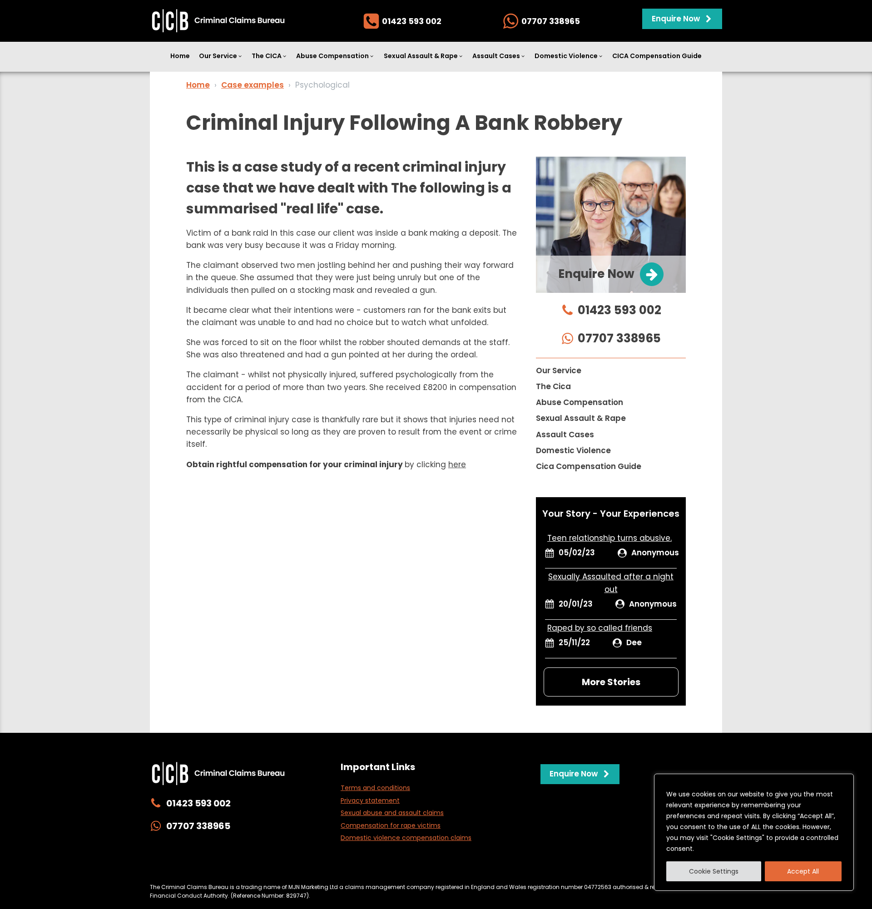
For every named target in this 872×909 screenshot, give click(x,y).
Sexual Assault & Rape (421, 55)
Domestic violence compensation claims (406, 837)
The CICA (267, 55)
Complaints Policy (468, 868)
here (457, 464)
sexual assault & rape (581, 418)
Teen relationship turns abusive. (609, 538)
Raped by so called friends (599, 627)
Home (180, 55)
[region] (754, 832)
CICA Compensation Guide (657, 55)
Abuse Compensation (332, 55)
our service (558, 370)
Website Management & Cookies (380, 868)
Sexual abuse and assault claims (392, 812)
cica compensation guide (588, 466)
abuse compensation (579, 402)
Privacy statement (370, 800)
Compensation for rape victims (391, 825)
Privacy (310, 868)
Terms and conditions (375, 787)
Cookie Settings (713, 871)
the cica (553, 386)
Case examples (252, 84)
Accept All (803, 871)
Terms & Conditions (535, 868)
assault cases (565, 434)
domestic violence (573, 450)
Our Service (218, 55)
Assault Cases (496, 55)
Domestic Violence (566, 55)
